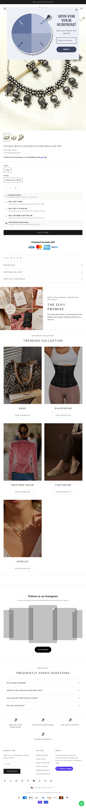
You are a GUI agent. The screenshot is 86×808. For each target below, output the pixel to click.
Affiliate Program (42, 755)
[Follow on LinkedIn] (45, 781)
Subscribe (12, 771)
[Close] (76, 10)
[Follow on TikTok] (40, 781)
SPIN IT (66, 49)
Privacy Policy (41, 759)
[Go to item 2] (14, 137)
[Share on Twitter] (14, 258)
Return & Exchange (42, 763)
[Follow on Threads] (22, 781)
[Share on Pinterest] (17, 258)
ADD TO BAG (43, 232)
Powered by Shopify (52, 792)
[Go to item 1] (7, 137)
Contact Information (43, 774)
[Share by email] (21, 258)
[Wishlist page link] (81, 9)
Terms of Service (42, 766)
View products (22, 415)
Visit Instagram (43, 650)
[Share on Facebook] (11, 258)
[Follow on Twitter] (10, 781)
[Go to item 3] (21, 137)
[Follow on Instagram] (16, 781)
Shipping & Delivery (43, 770)
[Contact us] (81, 803)
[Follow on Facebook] (5, 781)
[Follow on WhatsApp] (51, 781)
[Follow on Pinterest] (28, 781)
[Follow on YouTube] (34, 781)
